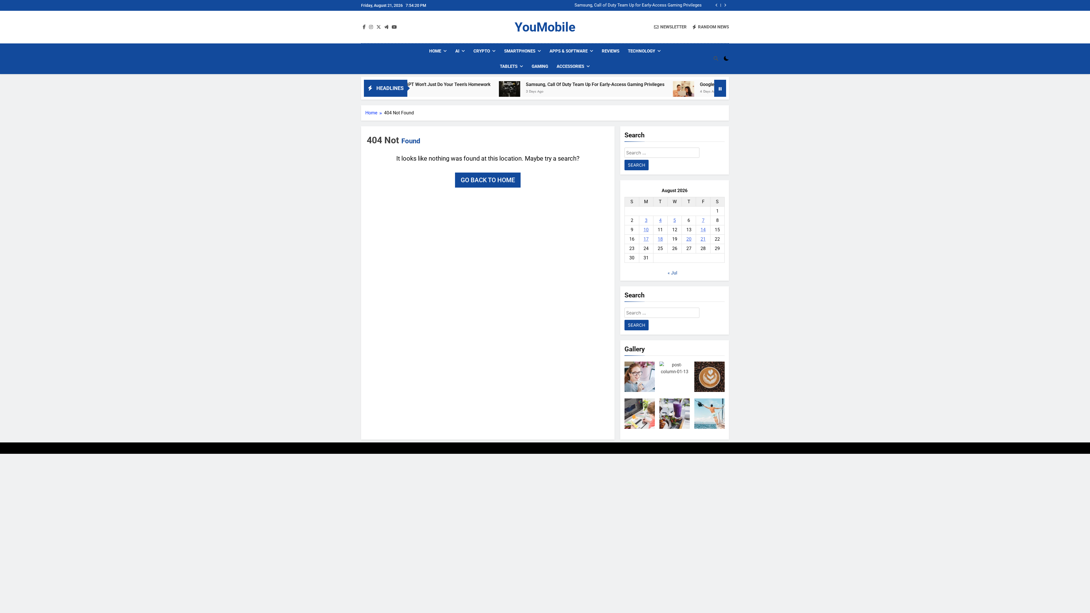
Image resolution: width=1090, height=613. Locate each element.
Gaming (540, 66)
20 (688, 239)
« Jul (672, 273)
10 (646, 229)
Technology (641, 51)
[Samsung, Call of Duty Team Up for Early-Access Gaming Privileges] (477, 91)
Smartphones (519, 51)
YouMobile (545, 27)
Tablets (508, 66)
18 (660, 239)
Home (435, 51)
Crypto (481, 51)
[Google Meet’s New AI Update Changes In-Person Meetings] (651, 91)
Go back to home (488, 180)
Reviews (610, 51)
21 (703, 239)
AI (457, 51)
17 (646, 239)
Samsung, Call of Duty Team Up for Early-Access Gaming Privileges (638, 5)
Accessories (570, 66)
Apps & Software (569, 51)
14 (703, 229)
